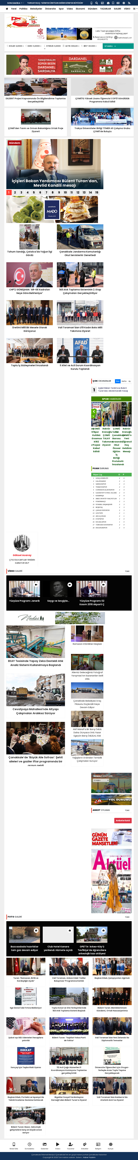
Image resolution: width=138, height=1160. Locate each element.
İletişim (98, 1148)
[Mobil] (91, 3)
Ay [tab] (130, 381)
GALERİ (117, 8)
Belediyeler (36, 8)
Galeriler (44, 1148)
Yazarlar (70, 1148)
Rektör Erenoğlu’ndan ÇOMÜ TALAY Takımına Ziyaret (96, 437)
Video (70, 8)
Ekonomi (80, 8)
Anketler (84, 1148)
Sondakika (29, 1148)
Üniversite (50, 8)
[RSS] (129, 3)
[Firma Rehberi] (108, 3)
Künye (110, 1148)
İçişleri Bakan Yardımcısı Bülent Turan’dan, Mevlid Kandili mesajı (55, 183)
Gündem (92, 8)
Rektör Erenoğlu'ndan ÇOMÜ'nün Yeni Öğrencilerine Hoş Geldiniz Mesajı (117, 440)
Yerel (13, 8)
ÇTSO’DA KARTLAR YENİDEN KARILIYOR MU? (22, 558)
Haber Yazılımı (89, 1157)
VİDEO (127, 8)
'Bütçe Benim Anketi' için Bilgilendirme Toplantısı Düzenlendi (57, 3)
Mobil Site (14, 1148)
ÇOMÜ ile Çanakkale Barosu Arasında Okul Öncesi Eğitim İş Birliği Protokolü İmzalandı (106, 446)
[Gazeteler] (118, 3)
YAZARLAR (105, 8)
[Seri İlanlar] (113, 3)
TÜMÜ (127, 571)
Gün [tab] (118, 381)
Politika (23, 8)
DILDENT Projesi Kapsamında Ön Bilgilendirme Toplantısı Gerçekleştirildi (127, 438)
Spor (61, 8)
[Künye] (123, 3)
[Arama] (96, 3)
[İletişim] (102, 3)
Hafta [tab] (124, 381)
